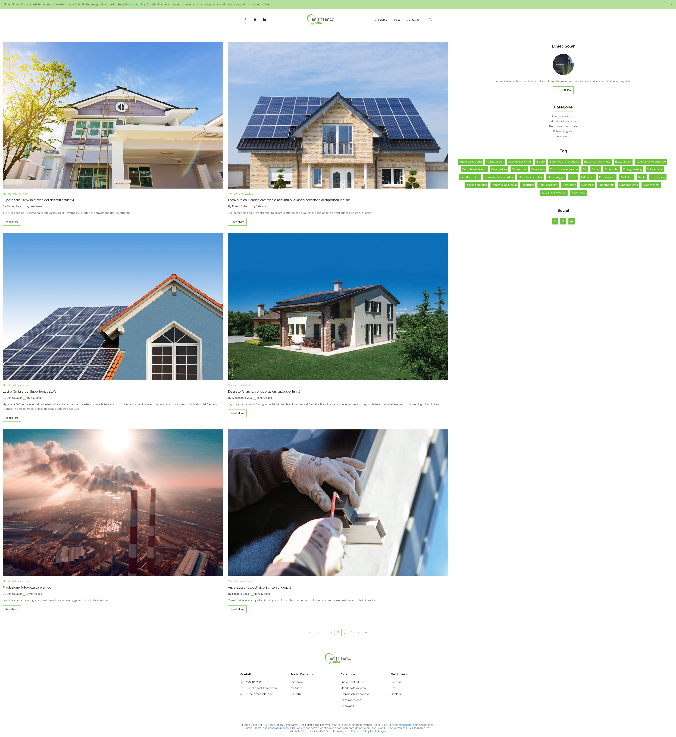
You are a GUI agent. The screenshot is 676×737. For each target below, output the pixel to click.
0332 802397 (253, 682)
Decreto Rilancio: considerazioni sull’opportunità (264, 391)
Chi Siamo (381, 19)
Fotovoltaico (655, 169)
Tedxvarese (578, 192)
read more (11, 221)
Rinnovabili (563, 136)
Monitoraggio (556, 177)
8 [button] (352, 632)
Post (397, 19)
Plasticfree (626, 177)
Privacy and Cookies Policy (353, 731)
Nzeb (572, 177)
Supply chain (651, 184)
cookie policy (136, 4)
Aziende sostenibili (519, 161)
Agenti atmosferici (470, 161)
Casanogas (519, 169)
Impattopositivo (470, 177)
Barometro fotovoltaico (564, 161)
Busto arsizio (623, 161)
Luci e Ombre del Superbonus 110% (29, 391)
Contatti (396, 694)
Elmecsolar (611, 169)
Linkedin (295, 694)
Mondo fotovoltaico (15, 193)
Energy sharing (632, 169)
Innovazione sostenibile (499, 177)
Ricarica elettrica (476, 184)
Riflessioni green (563, 131)
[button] (310, 632)
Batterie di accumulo (597, 161)
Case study (538, 169)
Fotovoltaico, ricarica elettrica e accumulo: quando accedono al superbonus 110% (289, 200)
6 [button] (338, 632)
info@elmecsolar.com (259, 694)
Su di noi (396, 682)
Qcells (642, 177)
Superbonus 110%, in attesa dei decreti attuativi (38, 200)
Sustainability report (553, 192)
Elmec (596, 169)
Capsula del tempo (474, 169)
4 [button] (324, 632)
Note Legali (378, 731)
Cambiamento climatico (651, 161)
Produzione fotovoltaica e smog (27, 587)
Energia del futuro (563, 116)
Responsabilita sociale (563, 126)
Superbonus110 (628, 184)
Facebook (296, 682)
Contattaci (413, 19)
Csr (585, 169)
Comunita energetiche (564, 169)
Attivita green (495, 161)
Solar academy (548, 184)
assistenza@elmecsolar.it (278, 728)
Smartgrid (528, 184)
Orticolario (587, 177)
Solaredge (569, 184)
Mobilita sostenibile (531, 177)
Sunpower (587, 184)
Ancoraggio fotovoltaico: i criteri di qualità (259, 587)
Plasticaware (607, 177)
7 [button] (345, 632)
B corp (540, 161)
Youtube (295, 688)
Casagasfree (499, 169)
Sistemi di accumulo (504, 184)
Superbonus (606, 184)
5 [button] (331, 632)
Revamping (658, 177)
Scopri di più (563, 90)
